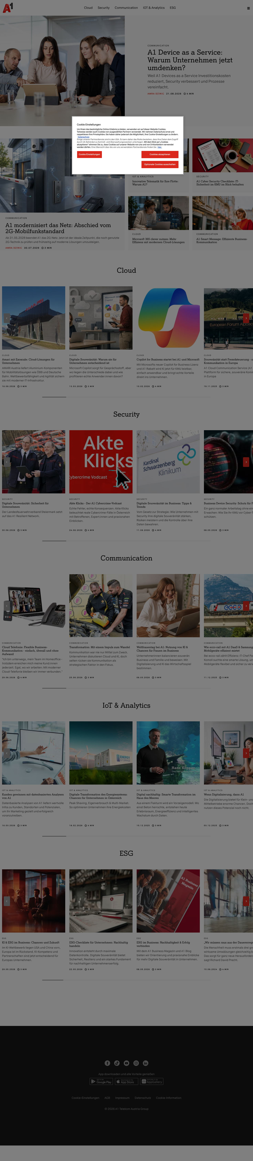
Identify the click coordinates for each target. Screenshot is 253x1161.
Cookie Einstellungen (89, 154)
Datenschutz (83, 137)
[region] (128, 145)
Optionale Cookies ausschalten (160, 164)
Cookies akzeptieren (160, 154)
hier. (160, 147)
